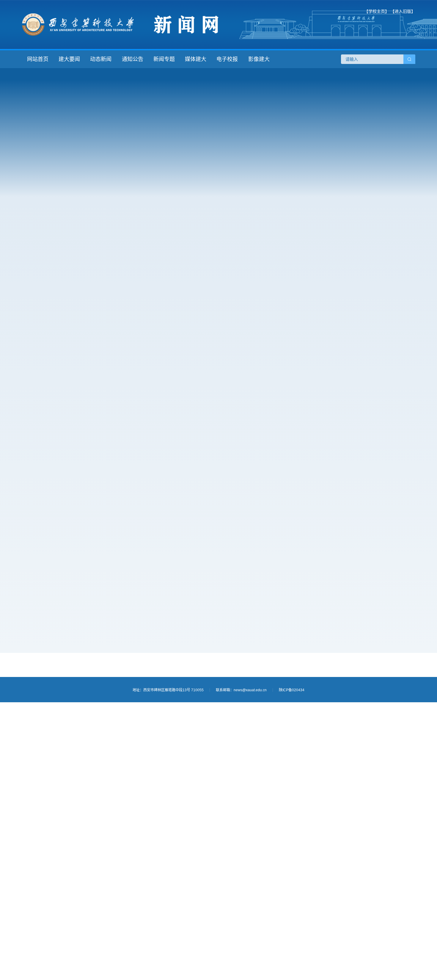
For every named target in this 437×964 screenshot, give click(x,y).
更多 (275, 274)
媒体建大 (195, 59)
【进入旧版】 (402, 11)
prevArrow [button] (306, 501)
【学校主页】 (376, 11)
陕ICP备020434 (291, 690)
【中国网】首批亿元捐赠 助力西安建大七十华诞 (94, 518)
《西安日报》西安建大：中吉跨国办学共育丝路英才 (98, 483)
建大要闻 (69, 59)
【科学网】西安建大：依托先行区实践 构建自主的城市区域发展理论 (98, 471)
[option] (356, 501)
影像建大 (259, 59)
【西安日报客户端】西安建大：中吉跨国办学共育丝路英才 (98, 495)
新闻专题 (164, 59)
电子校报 (227, 59)
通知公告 (132, 59)
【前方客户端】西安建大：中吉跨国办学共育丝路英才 (98, 506)
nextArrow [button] (405, 501)
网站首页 (37, 59)
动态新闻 (100, 59)
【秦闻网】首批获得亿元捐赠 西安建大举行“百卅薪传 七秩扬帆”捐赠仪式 (98, 530)
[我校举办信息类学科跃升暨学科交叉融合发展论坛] (155, 170)
